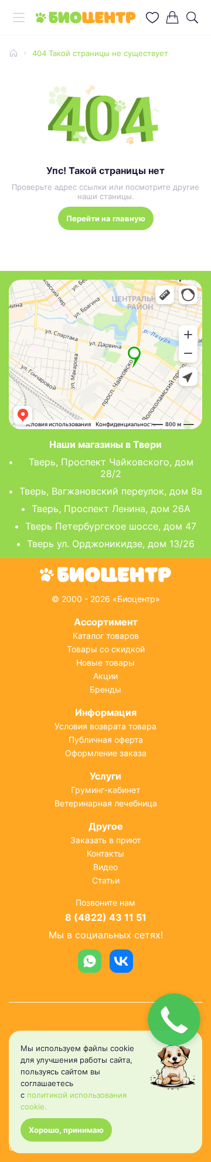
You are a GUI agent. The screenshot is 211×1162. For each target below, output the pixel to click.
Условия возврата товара (105, 726)
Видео (105, 867)
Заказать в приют (105, 840)
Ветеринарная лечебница (106, 803)
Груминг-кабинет (105, 790)
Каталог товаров (106, 636)
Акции (105, 676)
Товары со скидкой (106, 649)
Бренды (105, 689)
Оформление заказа (106, 753)
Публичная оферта (106, 739)
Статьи (106, 880)
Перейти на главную (105, 218)
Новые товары (105, 662)
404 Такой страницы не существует (100, 53)
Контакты (105, 853)
